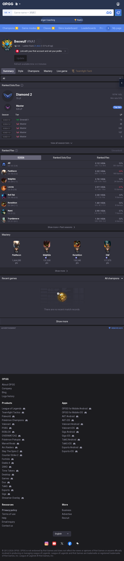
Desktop (6, 474)
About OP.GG (8, 384)
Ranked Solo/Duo (62, 157)
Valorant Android (70, 424)
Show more (62, 321)
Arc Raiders (8, 447)
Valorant (6, 424)
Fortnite (6, 459)
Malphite (12, 179)
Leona (11, 187)
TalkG (5, 486)
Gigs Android (68, 432)
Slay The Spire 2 (10, 451)
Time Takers (8, 470)
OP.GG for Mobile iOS (72, 412)
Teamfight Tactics (11, 412)
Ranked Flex (103, 157)
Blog (4, 392)
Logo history (8, 396)
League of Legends (11, 408)
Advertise (67, 514)
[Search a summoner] (109, 12)
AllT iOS (66, 420)
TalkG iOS (67, 443)
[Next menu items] (108, 28)
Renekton (12, 203)
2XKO (5, 467)
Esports (6, 490)
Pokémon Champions (13, 420)
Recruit (65, 518)
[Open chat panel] (121, 83)
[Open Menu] (118, 4)
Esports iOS (68, 451)
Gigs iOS (66, 435)
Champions (10, 28)
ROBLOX (6, 432)
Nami (10, 211)
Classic (48, 28)
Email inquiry (8, 522)
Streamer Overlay (11, 498)
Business (66, 510)
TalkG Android (69, 439)
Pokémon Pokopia (11, 439)
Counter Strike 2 (10, 455)
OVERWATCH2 (9, 435)
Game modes (30, 28)
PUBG (5, 428)
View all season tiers (60, 143)
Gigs (4, 494)
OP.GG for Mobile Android (75, 408)
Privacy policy (9, 510)
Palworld (6, 416)
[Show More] (18, 4)
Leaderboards (88, 28)
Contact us (7, 525)
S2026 (21, 157)
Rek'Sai (11, 195)
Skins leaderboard (67, 28)
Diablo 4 (6, 463)
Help (4, 518)
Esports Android (70, 447)
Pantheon (12, 171)
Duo (4, 482)
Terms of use (9, 514)
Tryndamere (13, 219)
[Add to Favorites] (39, 41)
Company (7, 388)
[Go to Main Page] (8, 4)
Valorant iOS (68, 428)
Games (5, 478)
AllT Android (68, 416)
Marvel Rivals (8, 443)
